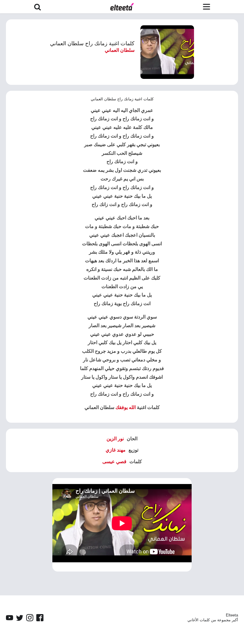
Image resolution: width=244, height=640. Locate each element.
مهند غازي (116, 449)
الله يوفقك (125, 407)
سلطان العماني (119, 50)
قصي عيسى (114, 461)
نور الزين (115, 438)
